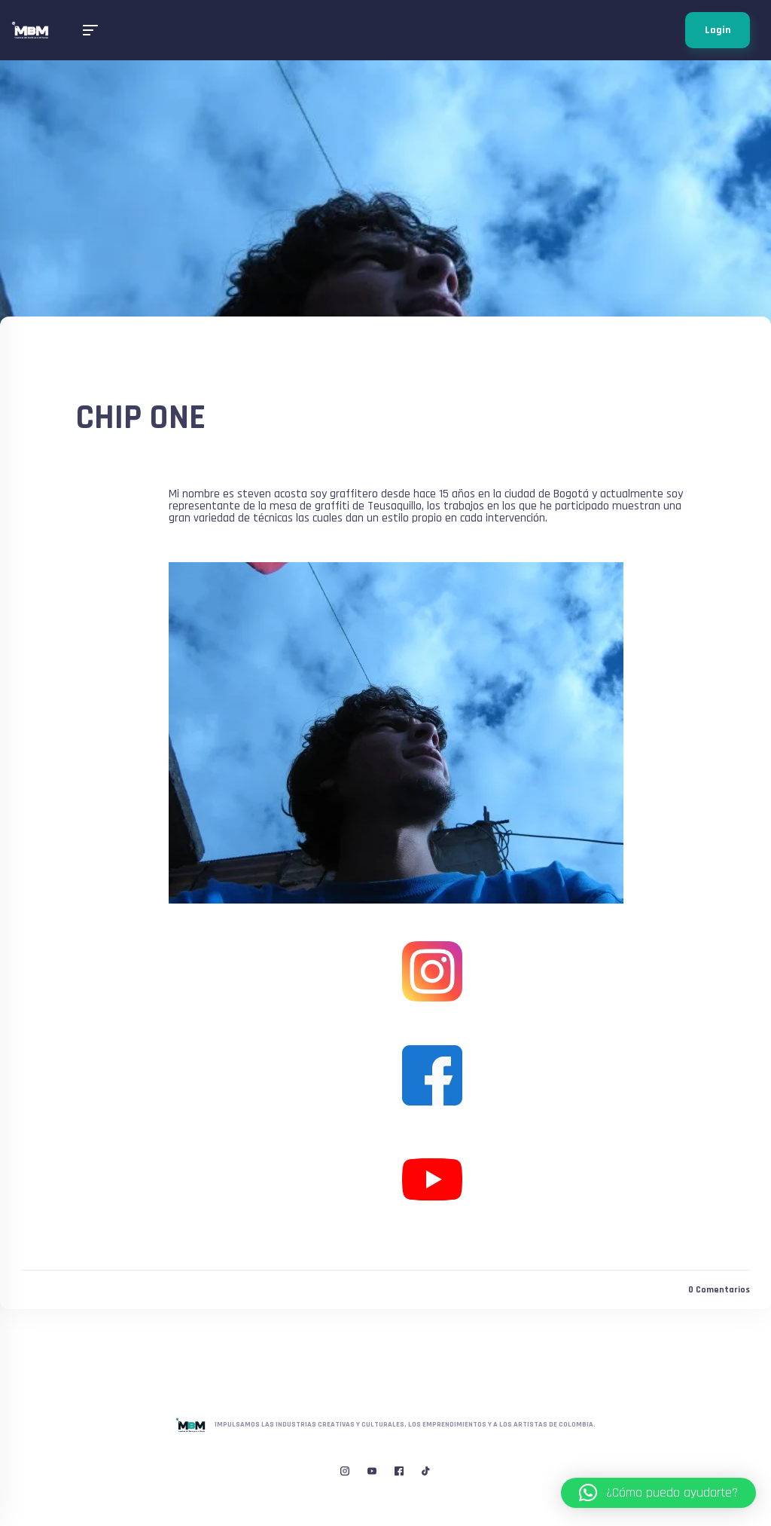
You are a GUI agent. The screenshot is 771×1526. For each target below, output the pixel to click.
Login (717, 30)
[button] (658, 1493)
